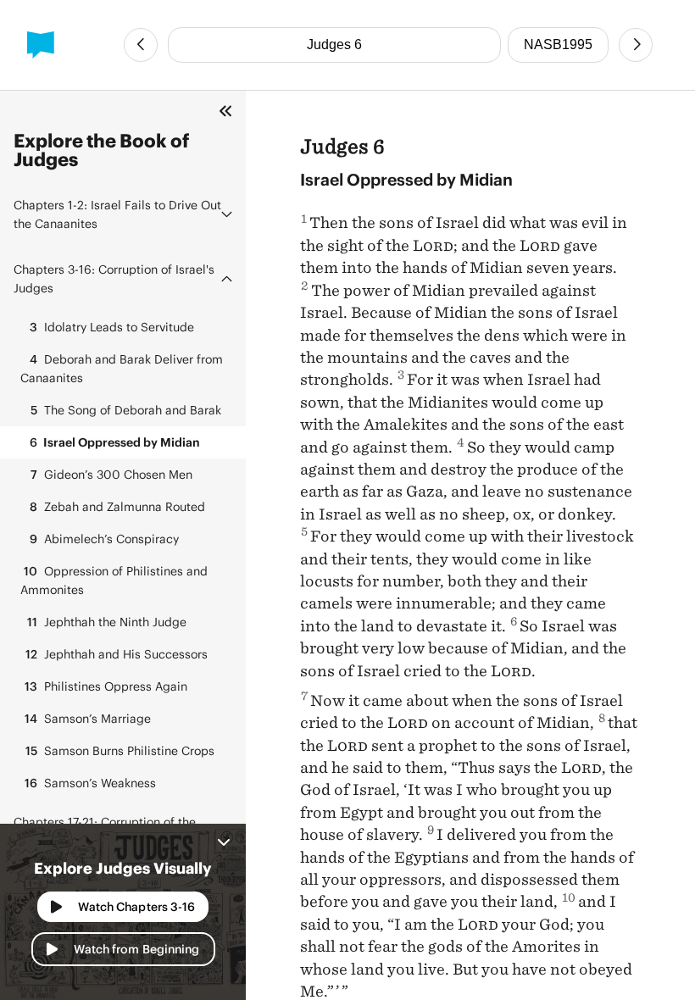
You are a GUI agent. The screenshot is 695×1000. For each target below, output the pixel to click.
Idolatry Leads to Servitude (112, 326)
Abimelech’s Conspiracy (104, 538)
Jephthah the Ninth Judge (106, 621)
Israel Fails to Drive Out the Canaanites (117, 214)
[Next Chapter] (636, 45)
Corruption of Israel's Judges (114, 278)
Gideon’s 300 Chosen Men (111, 474)
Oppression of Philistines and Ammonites (114, 580)
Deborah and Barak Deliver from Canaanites (121, 368)
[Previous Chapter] (141, 45)
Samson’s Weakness (90, 782)
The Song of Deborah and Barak (126, 410)
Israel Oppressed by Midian (115, 442)
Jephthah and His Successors (116, 654)
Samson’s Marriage (88, 718)
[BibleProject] (40, 44)
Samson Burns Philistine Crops (119, 750)
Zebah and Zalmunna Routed (117, 506)
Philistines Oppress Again (106, 686)
